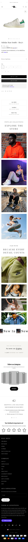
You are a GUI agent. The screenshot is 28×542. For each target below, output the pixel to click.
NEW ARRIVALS (8, 293)
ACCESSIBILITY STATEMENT (6, 474)
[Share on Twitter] (7, 91)
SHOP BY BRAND (4, 453)
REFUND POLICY (4, 476)
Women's (14, 182)
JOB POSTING (3, 481)
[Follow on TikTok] (16, 525)
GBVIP (2, 484)
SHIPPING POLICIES (5, 464)
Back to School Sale (14, 2)
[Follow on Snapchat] (19, 525)
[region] (14, 407)
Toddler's (14, 236)
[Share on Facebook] (5, 91)
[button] (14, 48)
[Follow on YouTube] (12, 525)
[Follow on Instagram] (9, 525)
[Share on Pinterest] (9, 91)
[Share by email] (11, 91)
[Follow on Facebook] (2, 525)
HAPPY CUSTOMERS (5, 479)
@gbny (19, 348)
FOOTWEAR (3, 449)
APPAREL (7, 321)
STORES (2, 466)
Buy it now (14, 80)
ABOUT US (3, 461)
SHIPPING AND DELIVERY (14, 405)
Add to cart (14, 76)
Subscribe (5, 500)
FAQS (2, 469)
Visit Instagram (14, 388)
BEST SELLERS (8, 307)
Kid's (14, 209)
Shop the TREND (8, 279)
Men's (14, 155)
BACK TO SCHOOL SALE (5, 451)
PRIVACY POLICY (4, 471)
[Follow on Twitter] (5, 525)
